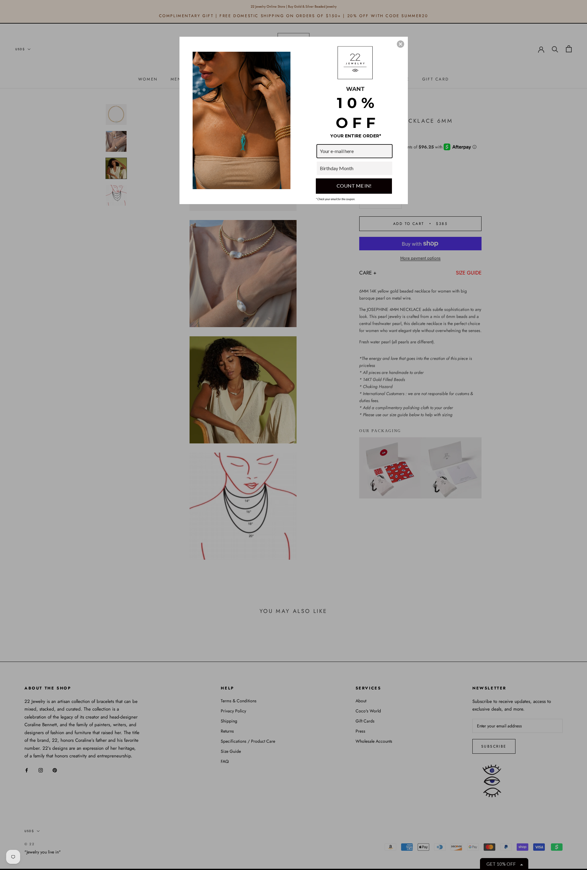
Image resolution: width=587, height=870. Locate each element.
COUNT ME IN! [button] (354, 186)
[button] (400, 44)
